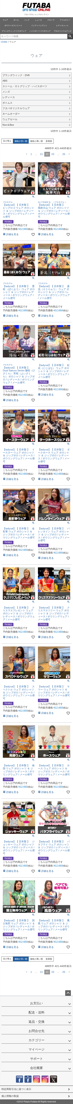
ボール (16, 20)
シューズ (38, 20)
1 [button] (31, 154)
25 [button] (63, 154)
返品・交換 (36, 1021)
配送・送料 (36, 1012)
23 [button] (52, 154)
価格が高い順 (36, 141)
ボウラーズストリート (13, 25)
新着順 (49, 141)
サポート (36, 1058)
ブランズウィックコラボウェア (14, 31)
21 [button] (41, 154)
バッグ (26, 20)
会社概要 (36, 1068)
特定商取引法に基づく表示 (16, 1089)
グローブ (50, 20)
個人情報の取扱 (10, 1096)
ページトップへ (68, 993)
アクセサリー (65, 20)
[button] (26, 154)
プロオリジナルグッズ (62, 31)
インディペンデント (39, 25)
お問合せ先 (36, 1031)
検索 (70, 36)
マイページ (36, 1049)
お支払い (36, 1003)
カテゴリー (36, 1040)
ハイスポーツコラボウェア (40, 31)
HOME (4, 42)
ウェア (5, 20)
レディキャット (62, 25)
